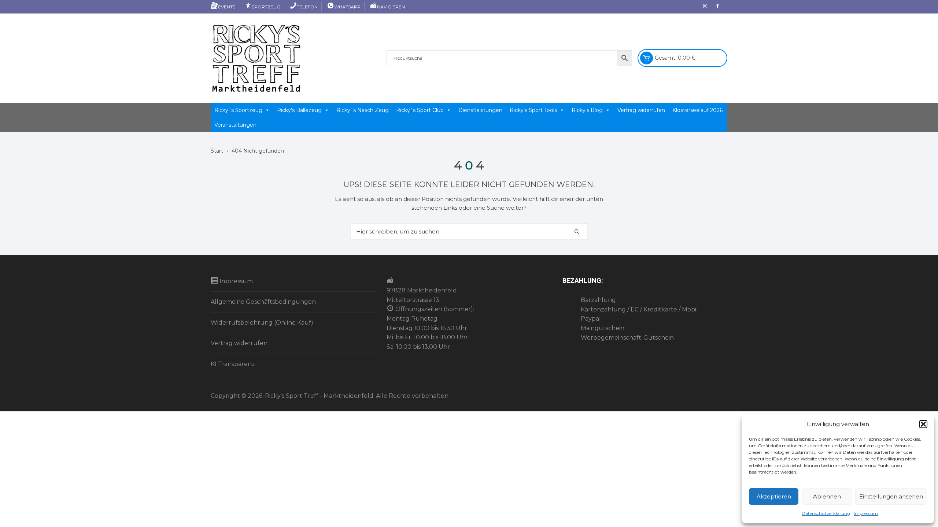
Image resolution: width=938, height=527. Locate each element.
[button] (923, 424)
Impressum (866, 513)
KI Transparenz (233, 363)
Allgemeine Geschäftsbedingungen (263, 301)
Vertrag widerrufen (641, 110)
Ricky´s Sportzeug (238, 110)
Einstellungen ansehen (891, 496)
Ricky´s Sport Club (420, 110)
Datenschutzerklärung (826, 513)
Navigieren (391, 7)
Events (226, 7)
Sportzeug (266, 7)
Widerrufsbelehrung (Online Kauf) (262, 322)
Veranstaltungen (235, 125)
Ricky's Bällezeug (299, 110)
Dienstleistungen (480, 110)
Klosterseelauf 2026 (697, 110)
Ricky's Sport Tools (533, 110)
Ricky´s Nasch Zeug (362, 110)
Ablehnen (827, 496)
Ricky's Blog (587, 110)
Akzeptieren (774, 496)
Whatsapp (347, 7)
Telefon (307, 7)
